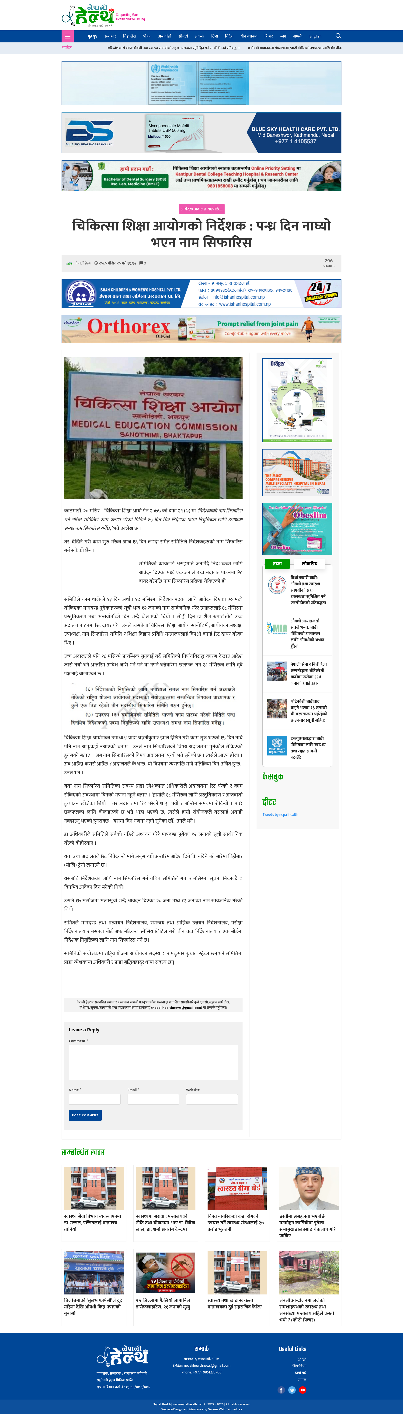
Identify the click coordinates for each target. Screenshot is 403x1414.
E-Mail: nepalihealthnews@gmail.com (201, 1366)
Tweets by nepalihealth (280, 815)
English (315, 36)
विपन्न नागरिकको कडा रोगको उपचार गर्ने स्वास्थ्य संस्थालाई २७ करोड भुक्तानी (236, 1222)
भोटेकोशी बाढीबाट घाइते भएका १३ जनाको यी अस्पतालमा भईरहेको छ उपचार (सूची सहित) (309, 711)
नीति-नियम (299, 1366)
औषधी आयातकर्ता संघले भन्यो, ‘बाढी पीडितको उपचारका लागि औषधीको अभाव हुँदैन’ (195, 48)
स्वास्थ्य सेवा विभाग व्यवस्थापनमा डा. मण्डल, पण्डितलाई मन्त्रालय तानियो (92, 1222)
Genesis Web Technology (225, 1409)
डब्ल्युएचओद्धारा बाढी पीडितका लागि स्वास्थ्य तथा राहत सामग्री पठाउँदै (308, 748)
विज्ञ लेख (129, 36)
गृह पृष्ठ (92, 36)
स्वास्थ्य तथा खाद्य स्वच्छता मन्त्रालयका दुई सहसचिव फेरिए (235, 1304)
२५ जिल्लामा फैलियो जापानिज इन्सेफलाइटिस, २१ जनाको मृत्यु (163, 1304)
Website (193, 1090)
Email (133, 1090)
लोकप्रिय (309, 564)
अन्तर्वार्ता (164, 36)
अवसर (199, 36)
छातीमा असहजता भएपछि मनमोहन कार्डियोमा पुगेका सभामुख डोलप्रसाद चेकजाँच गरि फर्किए (307, 1226)
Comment (78, 1041)
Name (75, 1090)
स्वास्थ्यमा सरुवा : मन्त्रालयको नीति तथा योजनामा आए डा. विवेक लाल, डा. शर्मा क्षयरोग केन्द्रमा (165, 1222)
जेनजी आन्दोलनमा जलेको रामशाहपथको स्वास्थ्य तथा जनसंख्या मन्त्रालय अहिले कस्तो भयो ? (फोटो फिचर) (306, 1310)
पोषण (147, 36)
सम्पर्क (297, 36)
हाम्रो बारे (300, 1373)
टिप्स (214, 36)
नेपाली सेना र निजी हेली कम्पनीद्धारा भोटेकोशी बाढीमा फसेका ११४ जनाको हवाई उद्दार (315, 48)
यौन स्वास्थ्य (248, 36)
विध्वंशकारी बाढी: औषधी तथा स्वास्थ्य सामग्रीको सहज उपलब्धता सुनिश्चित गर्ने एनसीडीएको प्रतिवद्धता (308, 590)
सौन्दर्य (183, 36)
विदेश (229, 36)
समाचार (110, 36)
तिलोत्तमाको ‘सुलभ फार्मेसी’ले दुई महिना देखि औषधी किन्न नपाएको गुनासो (93, 1307)
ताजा (277, 564)
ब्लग (283, 36)
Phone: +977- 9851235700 (201, 1372)
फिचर (268, 36)
